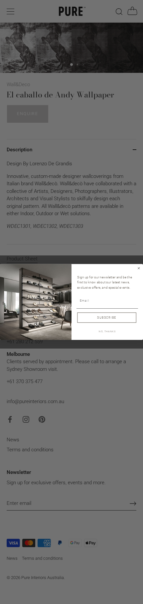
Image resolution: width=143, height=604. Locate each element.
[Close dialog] (139, 268)
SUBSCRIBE (106, 317)
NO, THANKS (107, 331)
